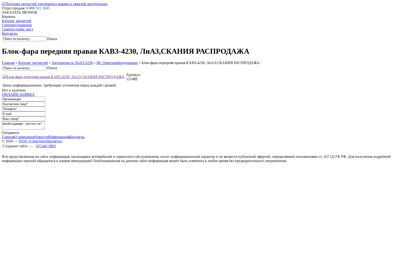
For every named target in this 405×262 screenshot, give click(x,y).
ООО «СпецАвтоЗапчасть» (41, 141)
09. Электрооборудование (117, 63)
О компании (24, 137)
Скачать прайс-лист (17, 29)
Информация (58, 137)
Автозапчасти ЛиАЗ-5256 (72, 63)
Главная (8, 63)
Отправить (10, 133)
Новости (41, 137)
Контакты (10, 33)
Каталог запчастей (16, 21)
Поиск (52, 39)
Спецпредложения (17, 25)
